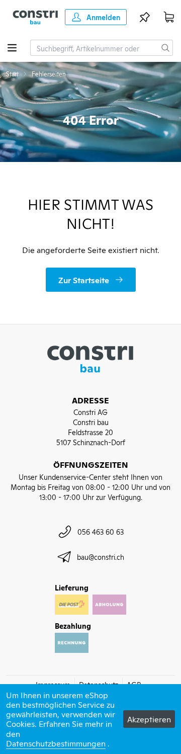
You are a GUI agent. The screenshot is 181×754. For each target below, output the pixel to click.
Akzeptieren (149, 718)
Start (12, 74)
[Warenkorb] (169, 17)
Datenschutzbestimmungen (56, 742)
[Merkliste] (145, 17)
